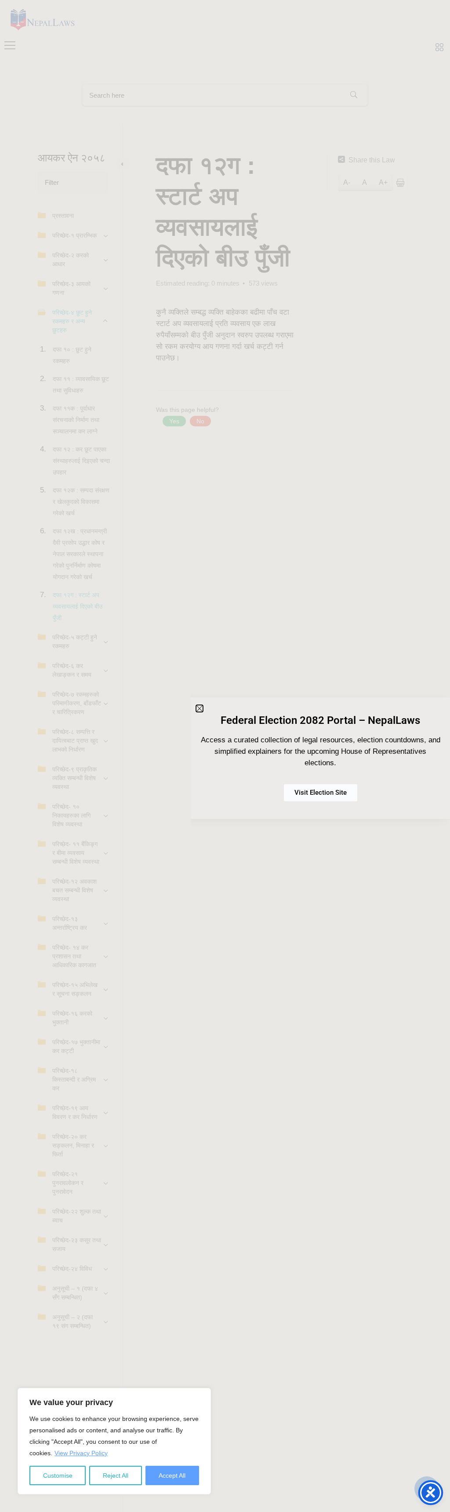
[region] (114, 1441)
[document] (225, 756)
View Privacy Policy (81, 1453)
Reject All (115, 1475)
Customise (58, 1475)
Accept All (172, 1475)
